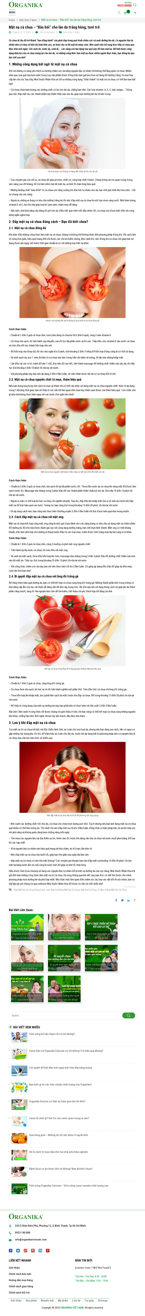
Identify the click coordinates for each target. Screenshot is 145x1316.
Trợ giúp (89, 1300)
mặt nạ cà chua (89, 889)
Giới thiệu (14, 1267)
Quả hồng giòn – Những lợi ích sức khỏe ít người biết (58, 1135)
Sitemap (103, 1300)
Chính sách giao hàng (21, 1286)
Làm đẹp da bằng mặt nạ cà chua (63, 889)
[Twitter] (122, 900)
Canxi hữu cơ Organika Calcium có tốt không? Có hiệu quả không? (66, 1050)
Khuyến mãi (47, 1300)
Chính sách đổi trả (19, 1292)
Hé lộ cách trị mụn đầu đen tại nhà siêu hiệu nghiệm (58, 1152)
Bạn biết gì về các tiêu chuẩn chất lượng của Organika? (60, 1084)
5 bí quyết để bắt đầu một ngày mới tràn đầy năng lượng (60, 1067)
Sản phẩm (31, 1300)
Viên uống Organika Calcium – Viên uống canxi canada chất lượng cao (68, 1185)
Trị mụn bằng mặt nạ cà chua (112, 889)
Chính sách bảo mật (20, 1274)
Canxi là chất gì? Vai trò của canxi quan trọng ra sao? (59, 1118)
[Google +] (134, 900)
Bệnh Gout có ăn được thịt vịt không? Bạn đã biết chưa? (60, 1168)
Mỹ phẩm (63, 1300)
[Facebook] (117, 900)
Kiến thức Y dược (71, 32)
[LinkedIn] (129, 900)
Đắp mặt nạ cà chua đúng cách (29, 889)
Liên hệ (76, 1300)
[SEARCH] (128, 1015)
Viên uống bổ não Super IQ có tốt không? (52, 1034)
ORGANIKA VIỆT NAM (72, 1307)
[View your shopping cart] (125, 13)
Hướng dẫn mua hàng (21, 1280)
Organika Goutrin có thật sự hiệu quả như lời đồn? (57, 1101)
